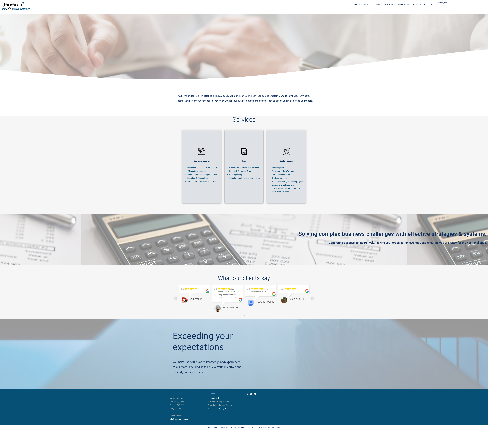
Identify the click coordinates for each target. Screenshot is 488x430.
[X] (248, 394)
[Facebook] (251, 394)
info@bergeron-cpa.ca (179, 419)
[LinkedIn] (255, 394)
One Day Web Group (271, 427)
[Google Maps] (218, 398)
